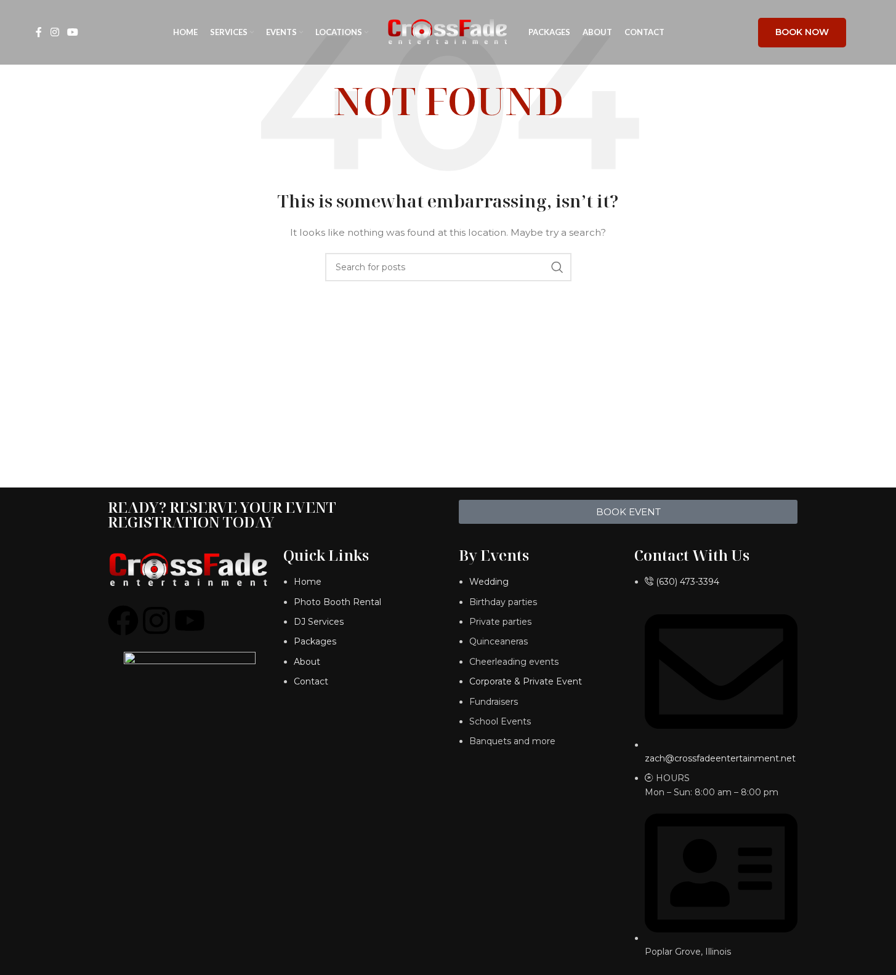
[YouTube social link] (73, 32)
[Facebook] (123, 620)
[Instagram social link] (54, 32)
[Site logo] (448, 31)
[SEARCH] (557, 267)
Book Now (802, 32)
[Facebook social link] (38, 32)
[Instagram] (156, 620)
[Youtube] (189, 620)
